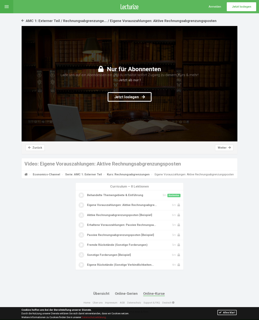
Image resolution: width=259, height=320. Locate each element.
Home (87, 302)
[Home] (26, 174)
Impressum (111, 302)
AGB (122, 302)
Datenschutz (134, 302)
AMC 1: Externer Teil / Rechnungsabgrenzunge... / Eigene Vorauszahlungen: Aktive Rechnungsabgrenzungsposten (121, 21)
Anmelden (215, 6)
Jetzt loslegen (241, 6)
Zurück (37, 147)
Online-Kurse (154, 293)
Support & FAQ (152, 302)
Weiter (222, 147)
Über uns (98, 302)
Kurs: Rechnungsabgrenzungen (128, 174)
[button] (6, 6)
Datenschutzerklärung (94, 317)
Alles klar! (228, 312)
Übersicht (101, 293)
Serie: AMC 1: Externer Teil (83, 174)
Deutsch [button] (167, 302)
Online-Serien (126, 293)
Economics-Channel (46, 174)
